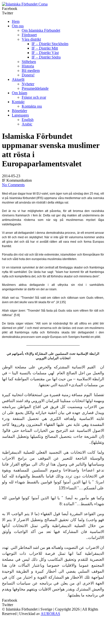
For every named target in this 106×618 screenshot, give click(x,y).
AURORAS (50, 614)
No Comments (13, 185)
